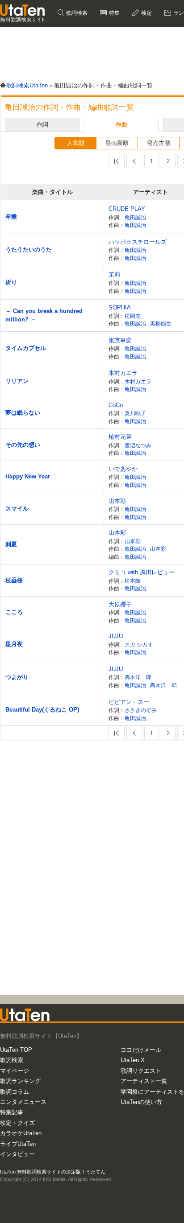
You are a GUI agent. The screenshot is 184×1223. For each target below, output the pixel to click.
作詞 (42, 124)
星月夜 (14, 644)
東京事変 (120, 340)
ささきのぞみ (141, 710)
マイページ (14, 1070)
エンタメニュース (23, 1102)
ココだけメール (141, 1049)
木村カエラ (123, 373)
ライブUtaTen (18, 1144)
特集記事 (11, 1112)
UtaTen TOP (16, 1049)
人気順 (75, 143)
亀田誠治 (135, 217)
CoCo (116, 405)
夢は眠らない (22, 412)
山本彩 (117, 501)
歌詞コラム (14, 1091)
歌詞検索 (76, 13)
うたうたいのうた (28, 249)
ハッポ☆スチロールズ (138, 242)
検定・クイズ (17, 1123)
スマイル (17, 508)
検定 (146, 13)
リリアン (17, 381)
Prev (134, 161)
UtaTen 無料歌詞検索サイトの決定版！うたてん (52, 1171)
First (117, 161)
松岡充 (133, 316)
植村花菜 (120, 436)
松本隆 (133, 581)
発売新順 (117, 143)
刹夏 (11, 544)
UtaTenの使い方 (141, 1102)
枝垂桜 (14, 580)
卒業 (11, 217)
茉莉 (114, 274)
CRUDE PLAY (127, 209)
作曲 (121, 124)
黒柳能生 (160, 323)
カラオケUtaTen (21, 1133)
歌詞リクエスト (141, 1070)
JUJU (116, 636)
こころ (14, 612)
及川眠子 (135, 413)
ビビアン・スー (129, 702)
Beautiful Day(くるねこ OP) (42, 709)
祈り (11, 282)
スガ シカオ (139, 644)
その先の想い (22, 444)
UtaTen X (133, 1060)
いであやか (123, 468)
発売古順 (158, 143)
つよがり (17, 677)
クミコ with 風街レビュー (142, 572)
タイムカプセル (25, 348)
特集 (114, 13)
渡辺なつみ (138, 445)
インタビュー (17, 1154)
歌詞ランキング (20, 1081)
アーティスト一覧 (144, 1081)
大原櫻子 (120, 604)
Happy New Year (27, 476)
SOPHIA (120, 307)
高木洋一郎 (138, 677)
